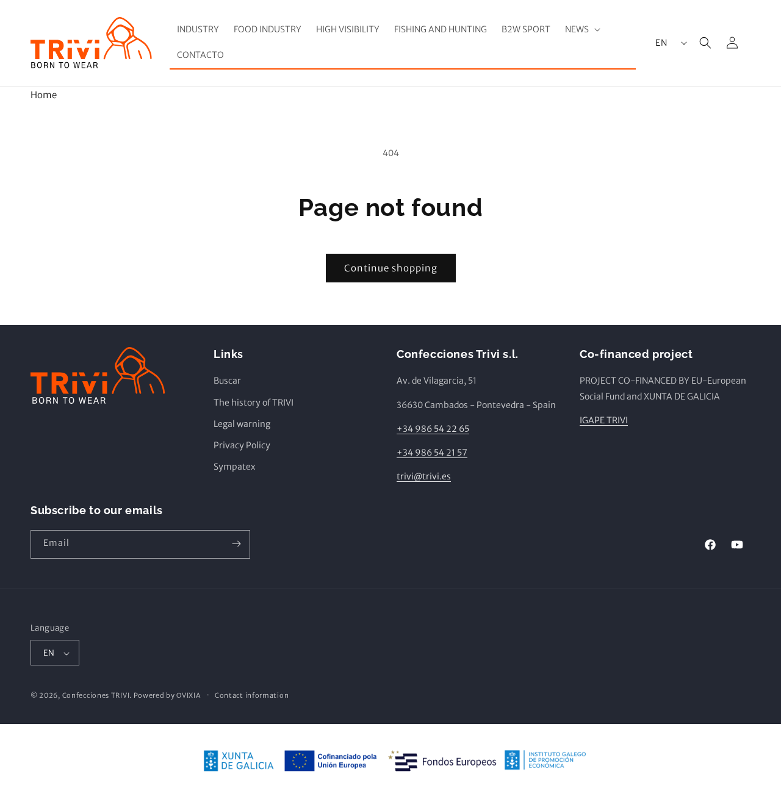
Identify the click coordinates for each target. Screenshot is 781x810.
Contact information (252, 696)
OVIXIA (188, 696)
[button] (581, 29)
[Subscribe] (236, 543)
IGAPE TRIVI (604, 420)
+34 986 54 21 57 (432, 452)
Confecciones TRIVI (96, 696)
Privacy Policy (242, 445)
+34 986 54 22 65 (433, 428)
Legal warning (242, 423)
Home (44, 95)
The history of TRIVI (253, 402)
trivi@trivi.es (424, 476)
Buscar (227, 381)
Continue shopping (390, 268)
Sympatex (234, 467)
